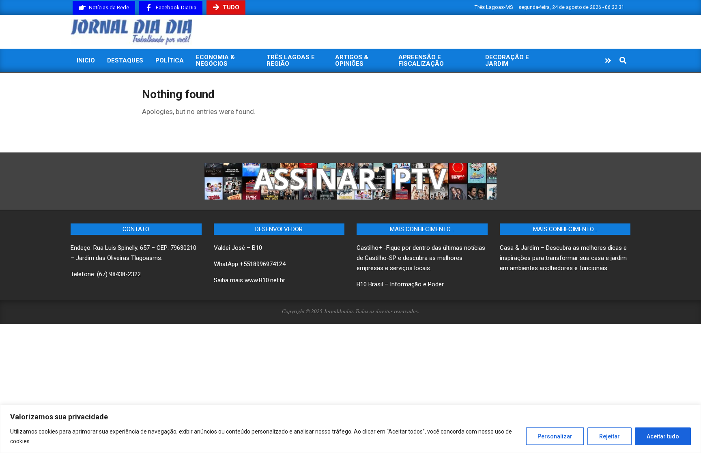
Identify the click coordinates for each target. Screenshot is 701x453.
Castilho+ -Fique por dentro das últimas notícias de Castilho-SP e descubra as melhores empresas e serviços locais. (421, 258)
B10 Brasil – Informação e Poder (400, 284)
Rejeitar (609, 436)
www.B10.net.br (265, 280)
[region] (350, 429)
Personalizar (555, 436)
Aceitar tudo (663, 436)
